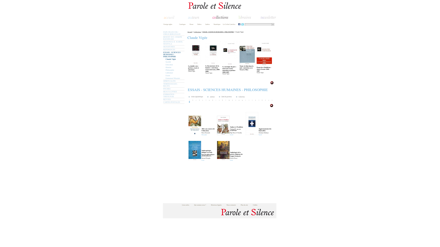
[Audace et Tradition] (223, 134)
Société (168, 62)
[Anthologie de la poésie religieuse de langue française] (223, 160)
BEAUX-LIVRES (170, 92)
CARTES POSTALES (171, 102)
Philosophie (170, 70)
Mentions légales (216, 205)
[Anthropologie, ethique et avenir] (194, 160)
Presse (191, 24)
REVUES (167, 99)
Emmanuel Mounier (173, 78)
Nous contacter (231, 205)
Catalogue (182, 24)
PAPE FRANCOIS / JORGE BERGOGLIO (171, 33)
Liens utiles (185, 205)
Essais (168, 76)
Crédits (255, 205)
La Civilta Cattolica (229, 24)
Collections (197, 32)
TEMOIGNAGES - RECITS (170, 85)
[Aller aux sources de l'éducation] (194, 134)
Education (169, 65)
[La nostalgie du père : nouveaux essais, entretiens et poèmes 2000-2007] (230, 64)
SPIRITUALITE (169, 81)
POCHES (166, 89)
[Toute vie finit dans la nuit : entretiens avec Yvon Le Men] (247, 64)
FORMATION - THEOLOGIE (169, 95)
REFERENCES (169, 50)
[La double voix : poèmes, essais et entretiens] (195, 64)
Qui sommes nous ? (200, 205)
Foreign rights (168, 24)
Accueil (189, 32)
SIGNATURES (169, 47)
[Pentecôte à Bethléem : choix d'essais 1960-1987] (264, 65)
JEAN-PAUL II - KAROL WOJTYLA (173, 43)
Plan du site (244, 205)
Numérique (217, 24)
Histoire (168, 67)
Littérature (169, 73)
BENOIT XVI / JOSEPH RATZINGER (172, 38)
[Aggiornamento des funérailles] (252, 134)
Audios (207, 24)
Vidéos (199, 24)
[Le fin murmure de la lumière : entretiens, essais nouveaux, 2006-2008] (213, 63)
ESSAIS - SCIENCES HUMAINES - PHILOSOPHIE (172, 54)
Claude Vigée (171, 59)
